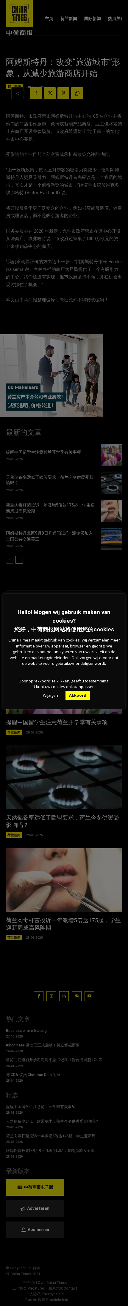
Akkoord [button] (77, 695)
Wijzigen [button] (50, 695)
